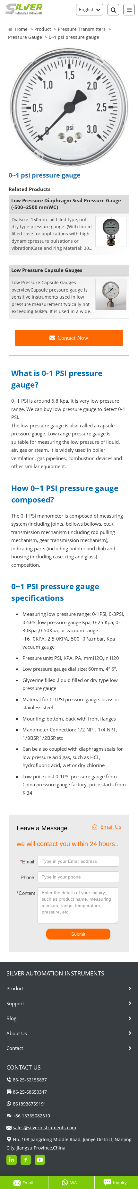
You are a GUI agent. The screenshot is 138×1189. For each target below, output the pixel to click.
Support (15, 1003)
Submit (78, 934)
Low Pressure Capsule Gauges (46, 270)
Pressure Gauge (25, 37)
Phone (27, 877)
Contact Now (72, 338)
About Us (16, 1033)
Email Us (110, 826)
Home (21, 29)
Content (22, 893)
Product (42, 29)
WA (73, 1182)
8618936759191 (29, 1104)
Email (27, 861)
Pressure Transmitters (82, 29)
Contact (14, 1048)
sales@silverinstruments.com (44, 1127)
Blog (11, 1018)
